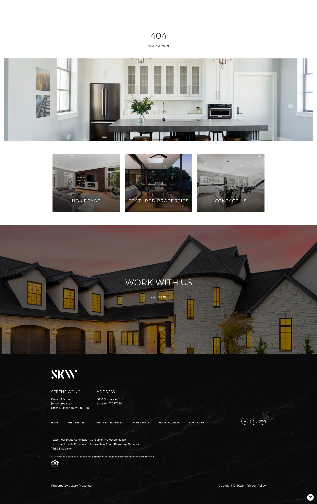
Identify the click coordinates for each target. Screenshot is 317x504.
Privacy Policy (256, 485)
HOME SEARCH (141, 422)
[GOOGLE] (262, 421)
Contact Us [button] (158, 296)
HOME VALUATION (169, 422)
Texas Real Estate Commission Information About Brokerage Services (95, 444)
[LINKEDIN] (244, 421)
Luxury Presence (80, 485)
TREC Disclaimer (61, 448)
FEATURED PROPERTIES (109, 422)
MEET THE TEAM (77, 422)
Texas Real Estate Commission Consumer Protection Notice (88, 439)
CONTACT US (196, 422)
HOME (54, 422)
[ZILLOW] (253, 421)
